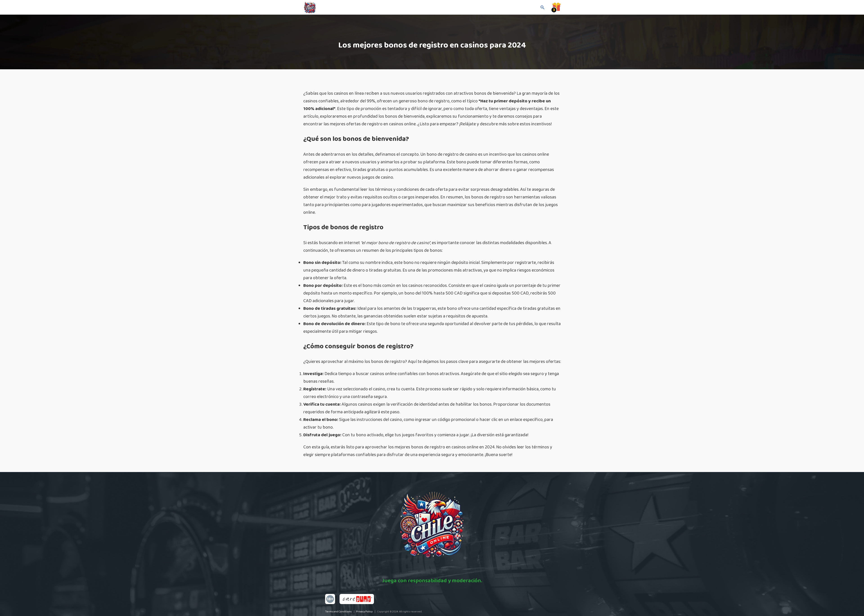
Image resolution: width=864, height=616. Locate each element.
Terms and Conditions (338, 611)
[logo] (325, 7)
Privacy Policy (364, 611)
